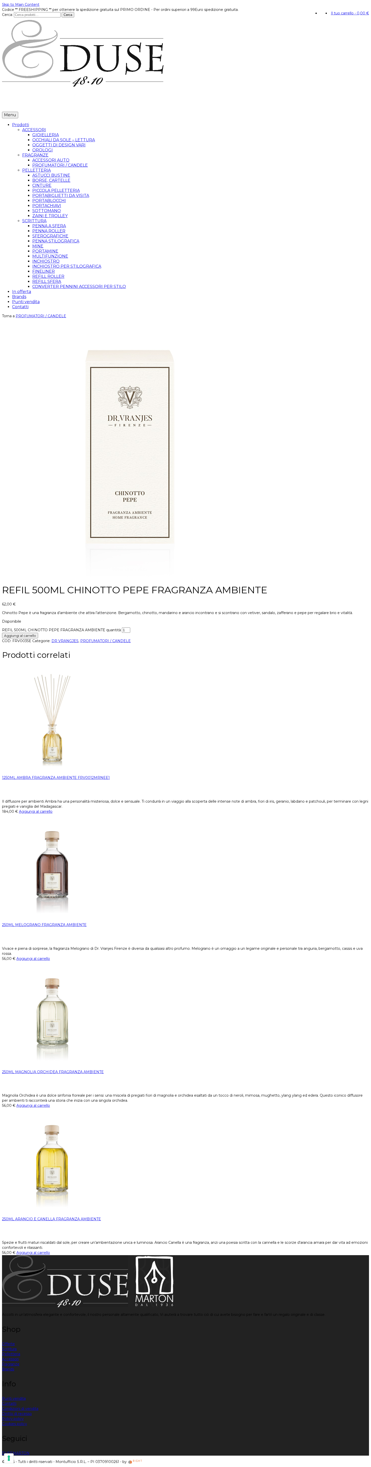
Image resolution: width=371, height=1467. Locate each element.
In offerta (37, 104)
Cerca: (7, 14)
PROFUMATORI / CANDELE (41, 316)
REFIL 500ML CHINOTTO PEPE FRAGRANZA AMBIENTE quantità (61, 630)
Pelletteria (11, 1354)
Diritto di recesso (17, 1413)
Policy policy (13, 1418)
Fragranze (10, 1364)
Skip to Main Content (20, 4)
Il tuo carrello (350, 13)
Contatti (103, 104)
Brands (56, 104)
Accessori (10, 1359)
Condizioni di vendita (20, 1408)
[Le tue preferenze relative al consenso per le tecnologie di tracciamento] (9, 1458)
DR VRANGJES (64, 641)
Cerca (68, 15)
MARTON (21, 1453)
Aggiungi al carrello (20, 636)
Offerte (8, 1344)
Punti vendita (79, 104)
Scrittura (9, 1349)
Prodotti (12, 104)
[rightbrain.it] (135, 1461)
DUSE (7, 1453)
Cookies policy (14, 1423)
